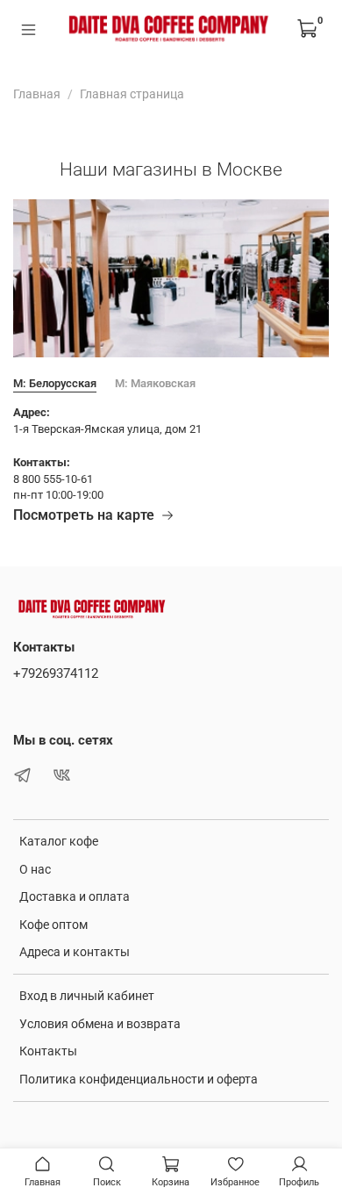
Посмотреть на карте (83, 515)
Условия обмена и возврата (100, 1024)
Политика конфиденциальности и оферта (138, 1079)
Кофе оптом (53, 925)
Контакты (48, 1051)
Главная (37, 94)
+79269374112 (55, 673)
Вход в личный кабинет (86, 996)
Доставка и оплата (74, 896)
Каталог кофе (58, 841)
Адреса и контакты (74, 952)
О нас (35, 869)
